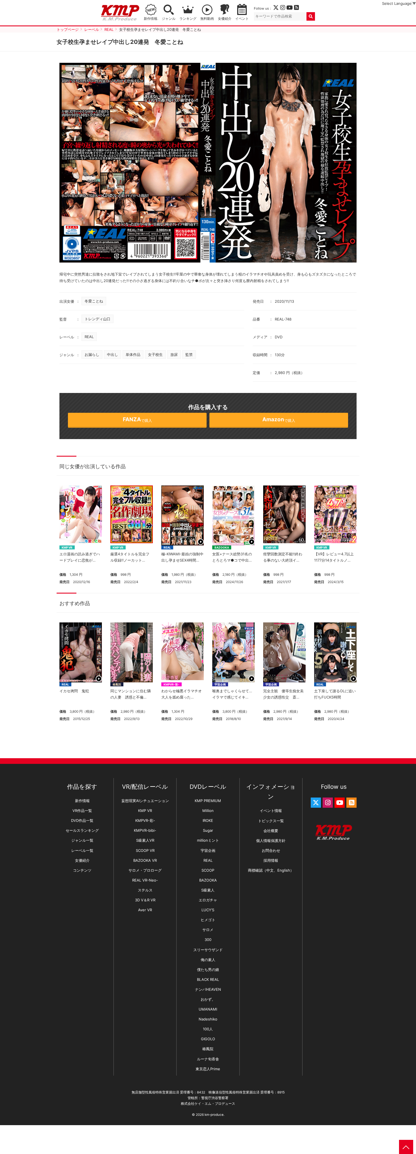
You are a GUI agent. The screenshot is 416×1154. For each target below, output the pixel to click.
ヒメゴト (208, 919)
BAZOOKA (222, 547)
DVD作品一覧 (82, 820)
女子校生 (155, 354)
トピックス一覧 (271, 820)
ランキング (187, 19)
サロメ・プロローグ (145, 870)
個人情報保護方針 (271, 840)
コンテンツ (82, 870)
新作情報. (151, 19)
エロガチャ (208, 900)
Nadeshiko (208, 1019)
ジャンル (168, 19)
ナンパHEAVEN (208, 989)
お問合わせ (271, 850)
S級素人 (208, 890)
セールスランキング (82, 830)
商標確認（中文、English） (271, 870)
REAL (89, 336)
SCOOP (207, 870)
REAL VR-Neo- (145, 880)
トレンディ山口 (97, 319)
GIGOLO (208, 1039)
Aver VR (145, 910)
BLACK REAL (208, 979)
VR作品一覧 (82, 810)
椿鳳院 (117, 684)
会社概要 (270, 830)
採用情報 (270, 860)
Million (208, 810)
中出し (112, 354)
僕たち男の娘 (208, 969)
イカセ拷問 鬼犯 (74, 691)
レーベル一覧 (82, 850)
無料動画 (207, 19)
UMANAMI (208, 1009)
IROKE (208, 820)
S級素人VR (145, 840)
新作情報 (82, 800)
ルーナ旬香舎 (208, 1059)
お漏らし (92, 354)
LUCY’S (207, 910)
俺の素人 (208, 959)
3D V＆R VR (145, 900)
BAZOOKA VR (145, 860)
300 (208, 939)
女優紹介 (224, 19)
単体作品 (133, 354)
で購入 (137, 419)
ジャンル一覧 (82, 840)
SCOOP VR (145, 850)
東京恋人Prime (208, 1069)
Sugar (208, 830)
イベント (242, 19)
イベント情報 (271, 810)
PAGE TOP (406, 1147)
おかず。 (208, 999)
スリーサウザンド (208, 949)
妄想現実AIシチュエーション (145, 800)
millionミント (208, 840)
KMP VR (67, 547)
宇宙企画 (220, 684)
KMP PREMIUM (208, 800)
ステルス (145, 890)
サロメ (207, 929)
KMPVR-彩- (171, 684)
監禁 (189, 354)
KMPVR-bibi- (145, 830)
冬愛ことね (94, 301)
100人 (208, 1029)
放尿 (174, 354)
